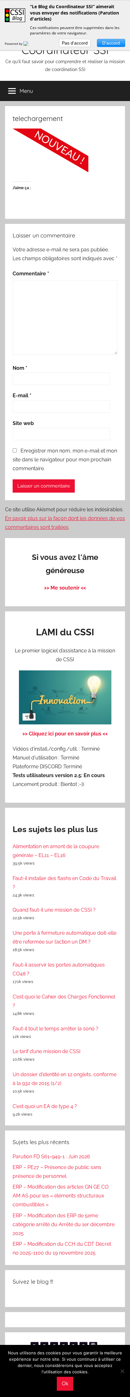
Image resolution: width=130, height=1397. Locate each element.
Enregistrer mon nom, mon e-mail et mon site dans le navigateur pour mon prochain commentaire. (65, 459)
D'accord (111, 42)
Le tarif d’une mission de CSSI (46, 1051)
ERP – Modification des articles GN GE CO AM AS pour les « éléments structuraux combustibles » (61, 1196)
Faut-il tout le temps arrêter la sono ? (55, 1029)
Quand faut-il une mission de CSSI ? (54, 910)
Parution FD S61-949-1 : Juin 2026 (51, 1157)
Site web (23, 423)
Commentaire (31, 274)
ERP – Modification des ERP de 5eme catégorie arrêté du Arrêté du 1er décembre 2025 (64, 1224)
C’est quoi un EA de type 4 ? (45, 1106)
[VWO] (29, 43)
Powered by (14, 43)
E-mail (22, 396)
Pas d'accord (75, 42)
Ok (65, 1384)
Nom (20, 368)
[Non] (122, 1371)
